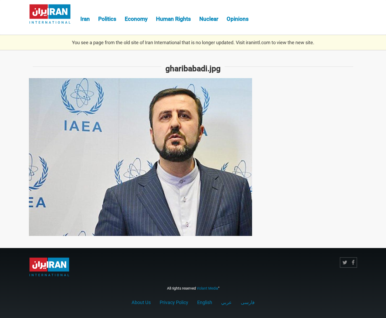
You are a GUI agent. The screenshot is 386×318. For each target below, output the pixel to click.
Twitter (345, 262)
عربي (226, 302)
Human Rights (173, 19)
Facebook (353, 262)
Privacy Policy (174, 302)
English (204, 302)
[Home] (52, 15)
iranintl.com (258, 42)
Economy (136, 19)
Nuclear (208, 19)
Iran (85, 19)
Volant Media (207, 288)
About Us (141, 302)
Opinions (238, 19)
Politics (107, 19)
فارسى (248, 302)
